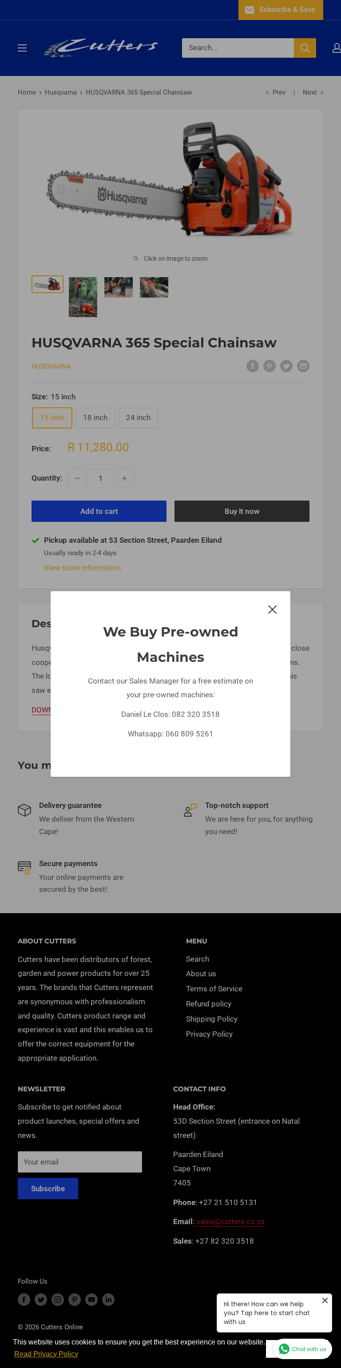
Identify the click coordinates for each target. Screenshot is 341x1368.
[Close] (272, 609)
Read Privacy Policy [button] (46, 1354)
